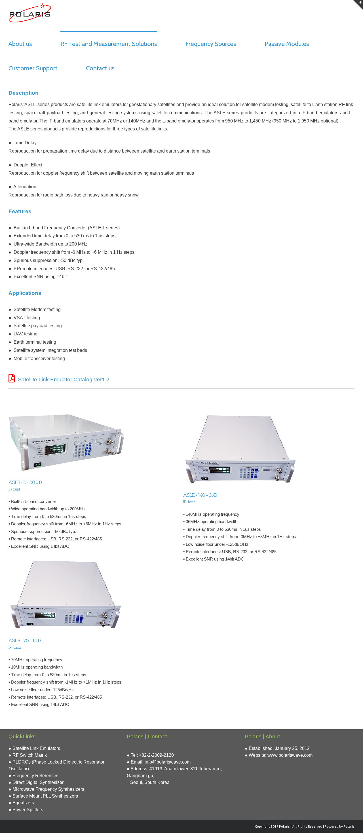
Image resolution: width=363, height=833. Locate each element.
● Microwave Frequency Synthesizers (46, 789)
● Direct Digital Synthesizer (36, 782)
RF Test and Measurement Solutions (108, 44)
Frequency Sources (210, 44)
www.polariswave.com (290, 755)
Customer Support (33, 68)
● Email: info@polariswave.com (159, 762)
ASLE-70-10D (25, 640)
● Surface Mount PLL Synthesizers (43, 796)
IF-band (189, 502)
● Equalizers (21, 802)
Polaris (349, 826)
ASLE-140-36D (200, 495)
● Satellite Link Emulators (34, 748)
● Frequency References (33, 775)
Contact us (100, 68)
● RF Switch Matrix (28, 755)
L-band (14, 489)
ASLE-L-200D (25, 482)
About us (20, 44)
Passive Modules (287, 44)
